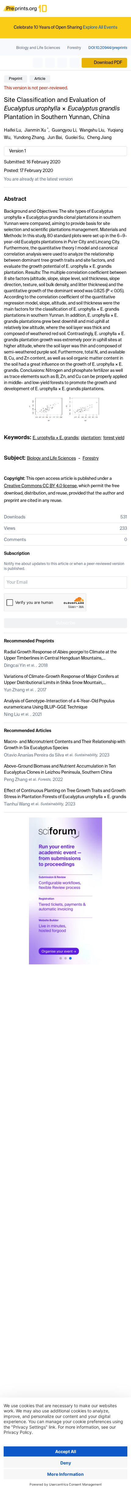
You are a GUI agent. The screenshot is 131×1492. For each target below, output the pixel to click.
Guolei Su (74, 138)
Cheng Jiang (99, 138)
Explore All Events (100, 27)
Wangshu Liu (92, 130)
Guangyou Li (64, 130)
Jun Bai (55, 138)
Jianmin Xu (35, 130)
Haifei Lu (12, 130)
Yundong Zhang (29, 138)
